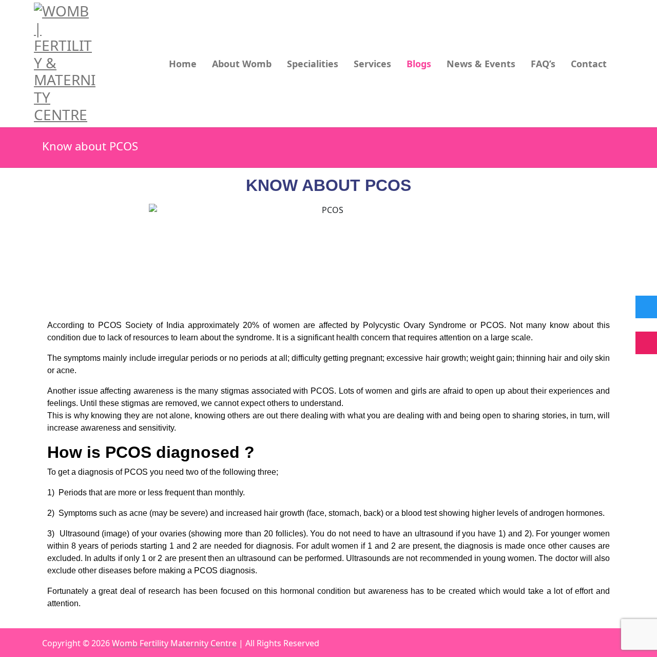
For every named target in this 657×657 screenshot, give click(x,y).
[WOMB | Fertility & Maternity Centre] (66, 63)
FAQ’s (543, 63)
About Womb (242, 63)
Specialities (312, 63)
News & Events (481, 63)
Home (183, 63)
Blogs (419, 63)
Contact (589, 63)
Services (372, 63)
